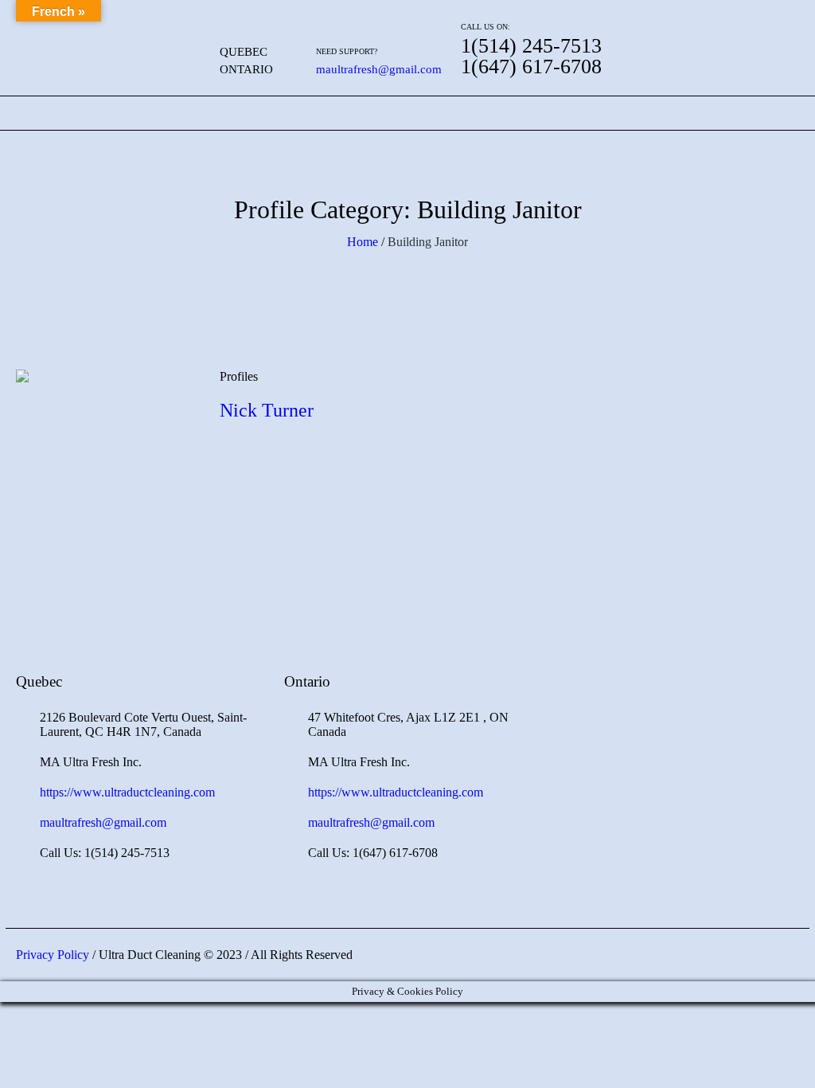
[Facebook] (645, 29)
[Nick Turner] (106, 460)
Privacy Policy (52, 954)
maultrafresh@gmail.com (379, 69)
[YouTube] (769, 29)
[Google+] (676, 29)
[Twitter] (738, 29)
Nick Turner (267, 410)
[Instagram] (707, 29)
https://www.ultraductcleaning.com (127, 792)
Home (362, 242)
